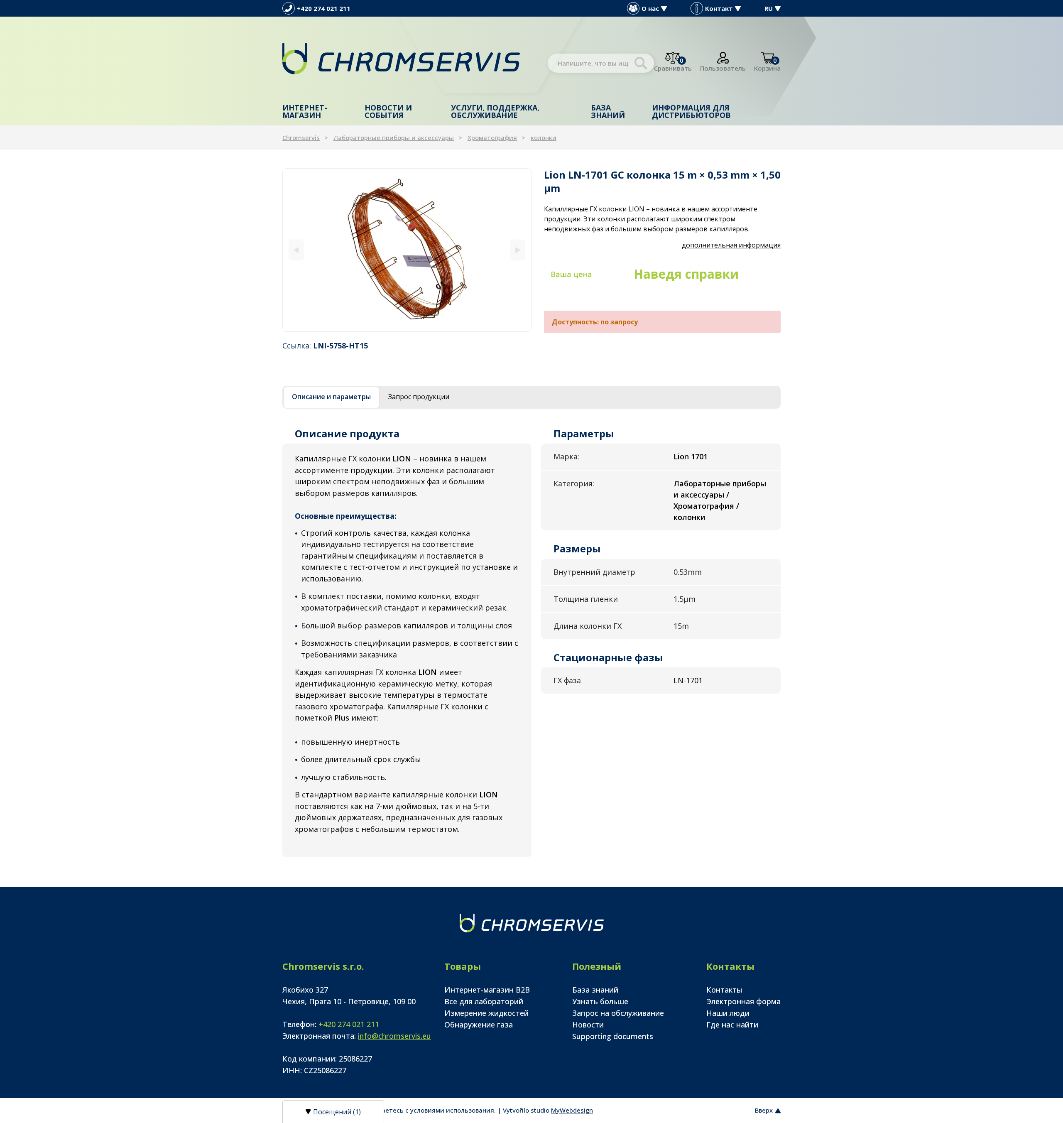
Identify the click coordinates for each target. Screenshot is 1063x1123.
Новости (588, 1025)
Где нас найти (732, 1025)
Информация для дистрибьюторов (691, 111)
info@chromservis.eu (394, 1036)
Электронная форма (743, 1001)
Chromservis (301, 137)
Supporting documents (612, 1036)
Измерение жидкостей (486, 1013)
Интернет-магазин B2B (487, 990)
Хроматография (492, 137)
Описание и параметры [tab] (331, 396)
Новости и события (388, 111)
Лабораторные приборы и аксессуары (393, 137)
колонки (543, 137)
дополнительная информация (731, 245)
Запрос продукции (418, 396)
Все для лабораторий (483, 1001)
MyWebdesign (572, 1110)
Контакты (724, 990)
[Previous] (296, 249)
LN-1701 (688, 680)
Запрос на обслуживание (618, 1013)
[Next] (517, 249)
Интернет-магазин (304, 111)
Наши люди (727, 1013)
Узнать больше (600, 1001)
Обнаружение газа (478, 1025)
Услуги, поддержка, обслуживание (495, 111)
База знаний (608, 111)
